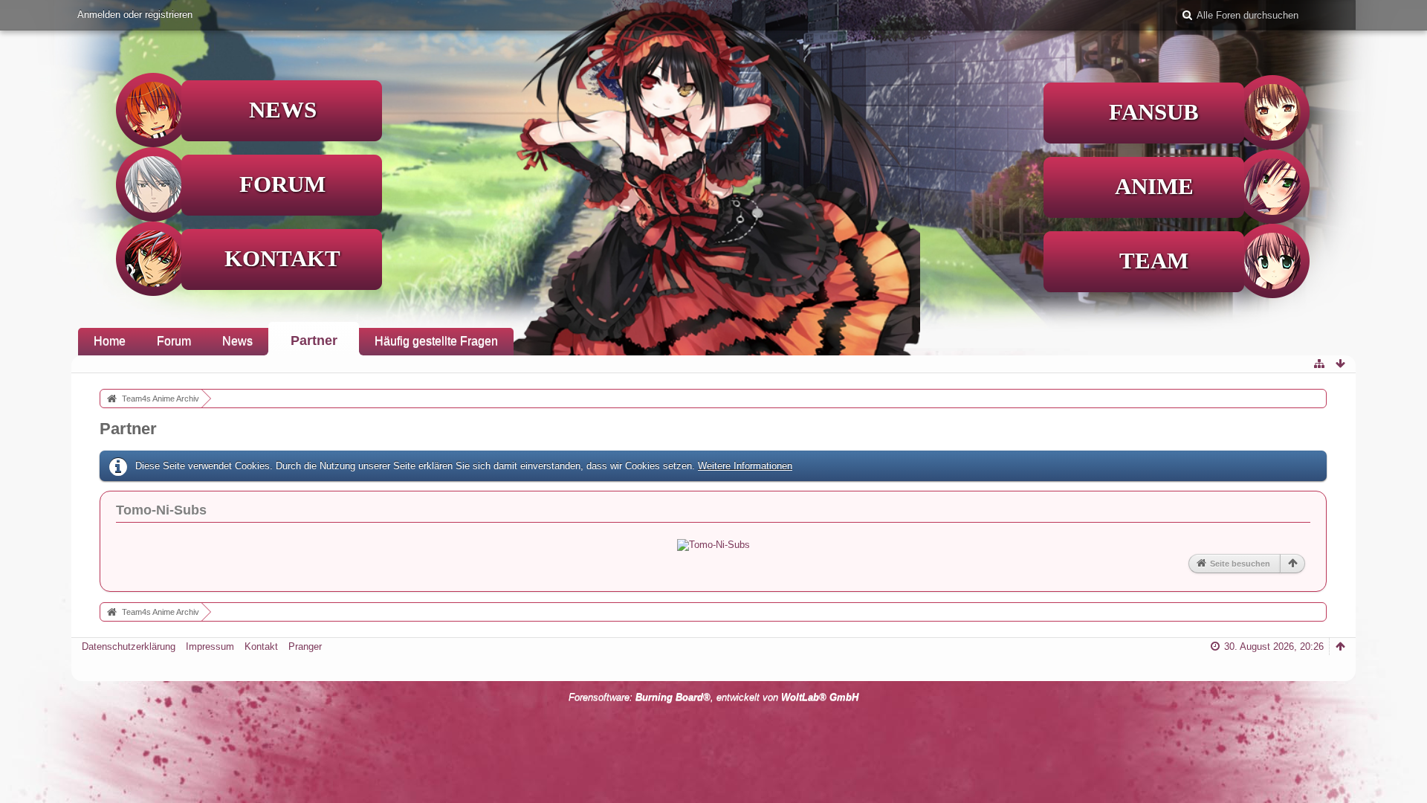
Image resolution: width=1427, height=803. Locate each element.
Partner (314, 340)
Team (1153, 261)
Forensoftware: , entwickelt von (713, 697)
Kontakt (282, 258)
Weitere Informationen (745, 465)
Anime (1154, 186)
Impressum (210, 646)
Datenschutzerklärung (128, 646)
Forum (282, 184)
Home (110, 341)
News (283, 110)
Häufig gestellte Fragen (436, 341)
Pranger (305, 646)
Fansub (1154, 112)
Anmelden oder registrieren (134, 14)
